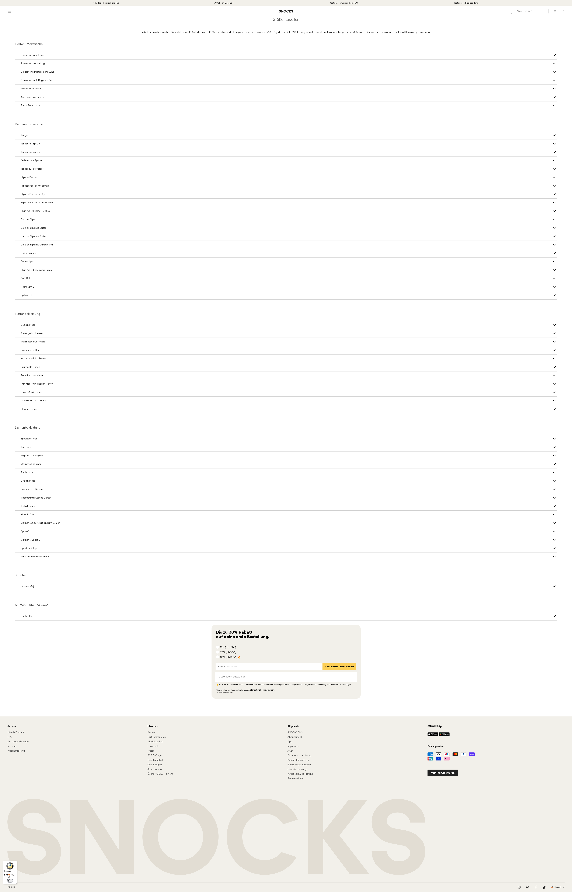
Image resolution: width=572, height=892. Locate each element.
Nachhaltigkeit (155, 760)
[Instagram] (519, 887)
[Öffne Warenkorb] (563, 11)
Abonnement (294, 737)
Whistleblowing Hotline (300, 774)
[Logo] (286, 11)
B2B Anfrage (154, 755)
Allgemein (293, 726)
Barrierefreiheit (295, 778)
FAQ (9, 737)
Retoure (11, 746)
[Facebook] (536, 887)
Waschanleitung (16, 751)
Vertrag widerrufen (443, 773)
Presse (150, 751)
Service (11, 726)
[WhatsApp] (527, 887)
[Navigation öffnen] (9, 11)
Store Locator (155, 769)
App (289, 741)
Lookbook (153, 746)
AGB (290, 751)
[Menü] (15, 862)
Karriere (151, 732)
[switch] (10, 880)
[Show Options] (353, 676)
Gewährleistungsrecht (299, 764)
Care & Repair (154, 764)
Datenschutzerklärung (299, 755)
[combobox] (285, 676)
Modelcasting (155, 741)
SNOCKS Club (295, 732)
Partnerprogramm (156, 737)
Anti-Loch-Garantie (18, 741)
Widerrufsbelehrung (298, 760)
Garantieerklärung (297, 769)
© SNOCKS (11, 887)
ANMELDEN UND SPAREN (339, 666)
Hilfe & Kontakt (15, 732)
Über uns (152, 726)
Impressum (293, 746)
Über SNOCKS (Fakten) (160, 774)
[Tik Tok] (544, 887)
